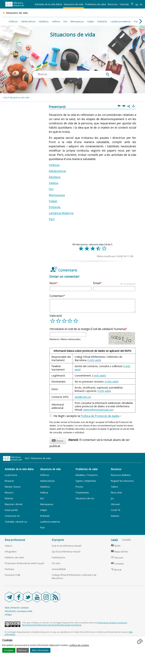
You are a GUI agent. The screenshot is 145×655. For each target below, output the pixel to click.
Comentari (56, 296)
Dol (65, 21)
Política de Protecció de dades (100, 416)
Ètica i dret (116, 492)
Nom (53, 283)
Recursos (113, 4)
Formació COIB (12, 574)
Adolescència (28, 21)
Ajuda (116, 545)
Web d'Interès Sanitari (17, 607)
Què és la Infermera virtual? (67, 545)
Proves (79, 486)
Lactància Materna (61, 213)
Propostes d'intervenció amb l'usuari (24, 563)
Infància (13, 21)
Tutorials (124, 4)
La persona (11, 475)
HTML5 (8, 614)
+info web (94, 360)
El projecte (58, 539)
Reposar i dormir (14, 504)
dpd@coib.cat (83, 397)
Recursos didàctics (121, 475)
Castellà (126, 539)
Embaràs (102, 21)
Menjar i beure (13, 486)
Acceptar (8, 650)
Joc (112, 498)
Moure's (9, 492)
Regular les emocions (122, 480)
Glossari (115, 504)
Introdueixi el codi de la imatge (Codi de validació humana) (88, 329)
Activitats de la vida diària (48, 4)
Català (114, 539)
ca (136, 4)
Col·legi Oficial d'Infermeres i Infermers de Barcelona (74, 576)
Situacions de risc (85, 498)
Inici (6, 97)
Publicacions (58, 557)
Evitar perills (11, 510)
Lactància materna (120, 21)
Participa (9, 569)
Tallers (114, 486)
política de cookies (79, 645)
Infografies (11, 551)
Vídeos (8, 545)
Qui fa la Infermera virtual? (66, 551)
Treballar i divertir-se (16, 521)
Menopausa (77, 21)
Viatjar (90, 21)
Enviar (57, 440)
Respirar (9, 480)
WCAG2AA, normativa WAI (18, 611)
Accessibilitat (59, 569)
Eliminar (9, 498)
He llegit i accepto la (87, 416)
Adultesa (43, 21)
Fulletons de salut (14, 557)
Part (136, 21)
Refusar (22, 650)
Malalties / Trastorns (87, 475)
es (141, 4)
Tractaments (82, 492)
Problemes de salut (95, 4)
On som (56, 563)
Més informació (40, 650)
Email (114, 283)
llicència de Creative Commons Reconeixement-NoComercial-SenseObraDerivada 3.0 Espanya (74, 623)
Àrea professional (15, 539)
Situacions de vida (73, 4)
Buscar (116, 569)
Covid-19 (115, 510)
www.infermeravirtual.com (98, 409)
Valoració (56, 316)
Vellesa (56, 21)
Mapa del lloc (120, 551)
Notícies (115, 515)
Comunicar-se (12, 515)
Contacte (117, 563)
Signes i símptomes (86, 480)
